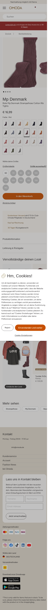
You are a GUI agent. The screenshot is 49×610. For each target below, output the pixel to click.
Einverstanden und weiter (30, 328)
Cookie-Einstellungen (23, 335)
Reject (7, 328)
